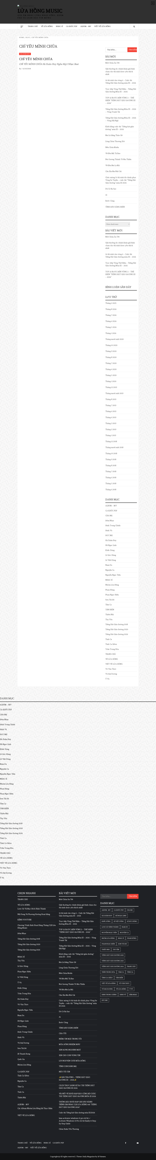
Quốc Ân (21, 1059)
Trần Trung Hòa (112, 649)
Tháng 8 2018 (110, 465)
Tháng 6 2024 (110, 321)
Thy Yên (108, 619)
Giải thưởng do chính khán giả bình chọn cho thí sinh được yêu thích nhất (120, 71)
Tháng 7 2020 (111, 363)
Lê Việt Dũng (110, 560)
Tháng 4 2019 (110, 417)
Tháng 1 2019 (110, 435)
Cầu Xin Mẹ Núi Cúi (113, 171)
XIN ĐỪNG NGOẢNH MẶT (70, 1050)
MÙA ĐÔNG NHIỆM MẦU (69, 1044)
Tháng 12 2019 (111, 387)
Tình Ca (108, 639)
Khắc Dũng (110, 550)
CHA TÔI (62, 1033)
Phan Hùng (110, 590)
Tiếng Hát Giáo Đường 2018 (116, 624)
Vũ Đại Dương (111, 674)
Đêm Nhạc (109, 521)
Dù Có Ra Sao (110, 189)
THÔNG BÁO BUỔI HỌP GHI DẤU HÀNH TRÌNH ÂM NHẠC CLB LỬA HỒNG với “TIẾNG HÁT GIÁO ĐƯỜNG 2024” (78, 1104)
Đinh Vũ (108, 530)
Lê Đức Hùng (110, 555)
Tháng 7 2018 (110, 471)
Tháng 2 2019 (110, 429)
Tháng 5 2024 (110, 327)
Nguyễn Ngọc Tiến (113, 575)
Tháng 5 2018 (110, 483)
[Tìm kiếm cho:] (116, 49)
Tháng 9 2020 (111, 351)
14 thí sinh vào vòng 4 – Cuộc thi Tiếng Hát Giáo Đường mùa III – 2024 (120, 81)
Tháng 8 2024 (110, 309)
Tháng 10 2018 (111, 453)
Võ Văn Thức (110, 669)
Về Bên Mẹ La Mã (112, 165)
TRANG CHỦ (33, 26)
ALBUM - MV (106, 910)
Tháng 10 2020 (111, 345)
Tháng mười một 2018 (114, 447)
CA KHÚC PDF (71, 26)
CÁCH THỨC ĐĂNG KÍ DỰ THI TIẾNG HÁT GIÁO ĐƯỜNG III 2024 (77, 1086)
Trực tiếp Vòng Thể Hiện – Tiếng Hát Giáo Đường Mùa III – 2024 (120, 90)
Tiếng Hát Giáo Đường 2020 (116, 629)
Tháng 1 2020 (110, 381)
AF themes (102, 1157)
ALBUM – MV (85, 26)
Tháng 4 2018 (110, 489)
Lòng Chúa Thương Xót (115, 141)
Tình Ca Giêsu (111, 644)
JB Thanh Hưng (24, 1054)
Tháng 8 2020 (111, 357)
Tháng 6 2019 (110, 411)
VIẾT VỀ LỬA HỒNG (102, 26)
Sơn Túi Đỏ (109, 600)
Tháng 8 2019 (110, 399)
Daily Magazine (89, 1157)
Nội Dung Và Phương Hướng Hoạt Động (34, 914)
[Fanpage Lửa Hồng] (124, 1142)
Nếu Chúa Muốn (112, 147)
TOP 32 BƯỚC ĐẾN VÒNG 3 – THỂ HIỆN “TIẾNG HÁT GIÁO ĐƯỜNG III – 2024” (120, 100)
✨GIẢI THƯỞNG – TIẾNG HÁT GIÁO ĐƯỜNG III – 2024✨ (74, 1078)
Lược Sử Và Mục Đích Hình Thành (32, 909)
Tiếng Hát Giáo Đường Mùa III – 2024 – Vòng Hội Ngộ (120, 119)
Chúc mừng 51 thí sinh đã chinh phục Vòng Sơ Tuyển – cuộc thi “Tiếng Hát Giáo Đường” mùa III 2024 (120, 180)
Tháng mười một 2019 (114, 393)
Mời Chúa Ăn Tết (112, 63)
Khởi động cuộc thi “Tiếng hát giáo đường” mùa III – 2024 (119, 128)
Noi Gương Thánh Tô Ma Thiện (118, 159)
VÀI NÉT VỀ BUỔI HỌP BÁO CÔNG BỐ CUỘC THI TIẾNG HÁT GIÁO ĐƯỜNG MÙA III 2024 (77, 1095)
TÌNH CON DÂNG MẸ (68, 1066)
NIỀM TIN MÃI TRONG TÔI (70, 1039)
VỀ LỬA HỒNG (47, 26)
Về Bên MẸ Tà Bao (112, 153)
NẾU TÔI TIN (64, 1072)
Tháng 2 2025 (110, 303)
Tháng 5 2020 (111, 375)
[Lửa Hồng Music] (136, 1142)
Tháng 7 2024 (110, 315)
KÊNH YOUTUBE (24, 920)
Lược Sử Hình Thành (110, 927)
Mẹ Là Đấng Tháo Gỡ (114, 135)
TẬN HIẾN (109, 610)
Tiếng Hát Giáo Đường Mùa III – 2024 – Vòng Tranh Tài (120, 110)
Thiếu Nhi (109, 614)
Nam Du (108, 565)
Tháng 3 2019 (110, 423)
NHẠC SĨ (59, 26)
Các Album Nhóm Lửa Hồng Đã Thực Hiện (35, 1108)
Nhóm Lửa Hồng (112, 585)
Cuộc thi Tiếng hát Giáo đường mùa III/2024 (77, 1113)
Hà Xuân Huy (25, 54)
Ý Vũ (107, 679)
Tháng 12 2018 (111, 441)
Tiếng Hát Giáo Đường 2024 (116, 634)
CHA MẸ (108, 516)
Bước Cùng (109, 201)
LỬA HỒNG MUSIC (40, 11)
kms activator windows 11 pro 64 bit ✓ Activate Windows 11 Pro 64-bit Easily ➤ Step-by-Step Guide (77, 1121)
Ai (106, 195)
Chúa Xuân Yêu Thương (69, 1129)
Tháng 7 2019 (110, 405)
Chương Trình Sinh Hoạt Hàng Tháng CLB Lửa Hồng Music (37, 926)
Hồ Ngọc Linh (111, 545)
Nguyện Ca (109, 570)
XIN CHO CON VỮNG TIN (69, 1055)
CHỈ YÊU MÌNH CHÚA (36, 59)
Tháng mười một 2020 (114, 339)
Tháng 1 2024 (110, 333)
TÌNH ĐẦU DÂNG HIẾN (115, 207)
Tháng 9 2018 (110, 459)
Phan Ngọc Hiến (112, 595)
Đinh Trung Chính (112, 525)
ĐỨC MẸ (109, 535)
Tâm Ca (108, 605)
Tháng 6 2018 (110, 477)
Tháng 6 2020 (111, 369)
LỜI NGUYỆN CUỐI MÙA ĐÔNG (72, 1061)
